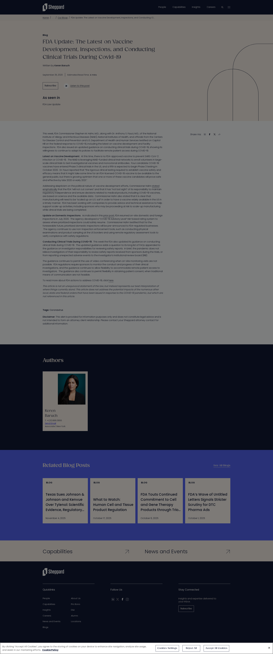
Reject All (191, 648)
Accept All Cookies (216, 648)
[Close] (269, 648)
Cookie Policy (50, 650)
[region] (136, 648)
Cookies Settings (167, 648)
